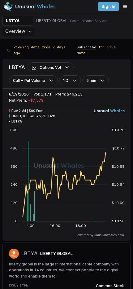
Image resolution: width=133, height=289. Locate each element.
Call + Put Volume (29, 80)
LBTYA (12, 20)
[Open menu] (126, 6)
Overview (15, 31)
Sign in (108, 6)
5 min (91, 80)
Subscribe (86, 47)
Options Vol (50, 67)
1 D (65, 80)
